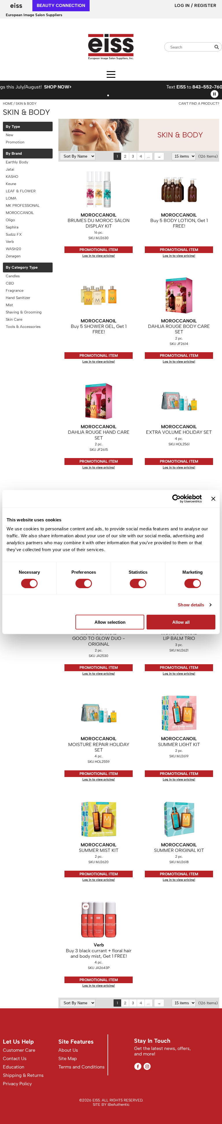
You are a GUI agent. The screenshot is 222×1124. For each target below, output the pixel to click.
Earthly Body (17, 162)
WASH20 (13, 249)
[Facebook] (137, 1066)
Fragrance (14, 290)
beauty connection (61, 5)
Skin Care (14, 319)
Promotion (15, 142)
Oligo (10, 220)
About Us (68, 1050)
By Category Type (22, 267)
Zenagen (13, 256)
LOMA (11, 198)
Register (205, 5)
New (9, 135)
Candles (13, 276)
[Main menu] (111, 74)
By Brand (14, 154)
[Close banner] (213, 499)
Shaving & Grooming (24, 312)
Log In (183, 5)
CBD (10, 283)
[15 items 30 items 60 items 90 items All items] (184, 156)
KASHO (12, 176)
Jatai (10, 169)
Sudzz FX (14, 234)
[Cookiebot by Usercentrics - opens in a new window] (176, 498)
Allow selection (110, 622)
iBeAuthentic (119, 1104)
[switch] (83, 583)
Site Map (67, 1058)
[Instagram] (147, 1066)
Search (217, 47)
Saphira (12, 227)
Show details (191, 604)
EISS (16, 5)
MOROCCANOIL (20, 213)
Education (13, 1067)
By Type (13, 127)
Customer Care (19, 1050)
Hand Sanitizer (18, 298)
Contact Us (15, 1058)
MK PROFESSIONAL (23, 205)
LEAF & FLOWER (21, 191)
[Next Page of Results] (159, 156)
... (148, 156)
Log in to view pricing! (98, 256)
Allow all (181, 622)
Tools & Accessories (23, 326)
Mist (9, 305)
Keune (11, 184)
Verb (10, 241)
